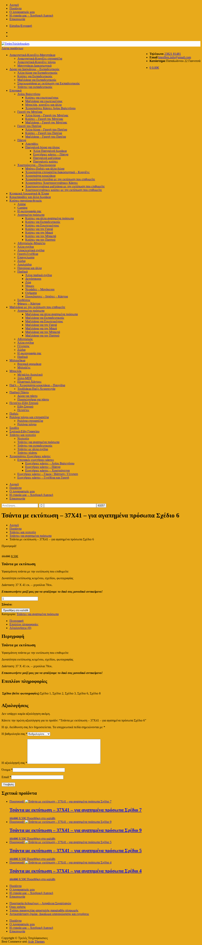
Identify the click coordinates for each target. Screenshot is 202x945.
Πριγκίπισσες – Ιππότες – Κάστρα (46, 296)
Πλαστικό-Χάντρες (29, 381)
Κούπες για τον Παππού (40, 239)
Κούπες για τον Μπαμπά (40, 236)
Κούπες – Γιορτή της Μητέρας (44, 119)
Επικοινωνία (17, 19)
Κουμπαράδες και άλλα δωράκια (30, 197)
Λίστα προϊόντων (12, 48)
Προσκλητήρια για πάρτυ (33, 399)
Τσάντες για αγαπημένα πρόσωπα (38, 442)
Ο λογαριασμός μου (22, 12)
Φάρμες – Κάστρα (28, 303)
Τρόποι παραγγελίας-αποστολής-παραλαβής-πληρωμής (43, 910)
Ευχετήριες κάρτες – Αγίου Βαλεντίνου (49, 463)
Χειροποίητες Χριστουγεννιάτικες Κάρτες (51, 182)
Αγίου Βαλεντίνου (28, 94)
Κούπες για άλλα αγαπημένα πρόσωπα (49, 218)
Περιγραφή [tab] (16, 620)
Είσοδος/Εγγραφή (20, 25)
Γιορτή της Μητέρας (29, 111)
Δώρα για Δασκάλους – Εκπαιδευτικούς (34, 69)
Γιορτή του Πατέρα (29, 126)
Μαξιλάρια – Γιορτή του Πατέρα (45, 136)
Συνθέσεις (23, 300)
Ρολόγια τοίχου (26, 424)
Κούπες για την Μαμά (39, 232)
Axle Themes (36, 941)
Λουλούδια (24, 264)
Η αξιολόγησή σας (14, 762)
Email (6, 777)
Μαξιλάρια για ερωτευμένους (43, 101)
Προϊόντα (15, 8)
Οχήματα (31, 293)
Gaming (22, 207)
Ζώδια (21, 261)
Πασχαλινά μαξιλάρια (47, 158)
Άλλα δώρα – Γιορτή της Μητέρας (46, 115)
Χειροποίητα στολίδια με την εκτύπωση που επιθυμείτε (60, 179)
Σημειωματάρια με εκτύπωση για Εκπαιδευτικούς (48, 83)
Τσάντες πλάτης (27, 452)
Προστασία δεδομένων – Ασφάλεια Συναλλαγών (40, 903)
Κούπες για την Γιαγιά (39, 229)
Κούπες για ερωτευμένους (41, 97)
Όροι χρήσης (17, 907)
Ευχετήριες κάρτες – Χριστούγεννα (47, 470)
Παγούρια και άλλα (29, 268)
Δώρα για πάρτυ (27, 396)
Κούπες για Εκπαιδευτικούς (34, 76)
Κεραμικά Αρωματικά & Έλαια (29, 193)
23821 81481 (172, 53)
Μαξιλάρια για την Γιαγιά (41, 325)
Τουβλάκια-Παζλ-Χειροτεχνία (36, 388)
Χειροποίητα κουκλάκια (40, 175)
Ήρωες (29, 285)
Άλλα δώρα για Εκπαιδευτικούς (37, 72)
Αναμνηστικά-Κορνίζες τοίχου (36, 62)
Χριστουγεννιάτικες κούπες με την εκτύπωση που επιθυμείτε (63, 190)
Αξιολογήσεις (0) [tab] (20, 628)
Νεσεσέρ (23, 438)
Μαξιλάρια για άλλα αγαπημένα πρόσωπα (51, 314)
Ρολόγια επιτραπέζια (30, 420)
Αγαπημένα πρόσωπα (30, 214)
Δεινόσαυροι (33, 278)
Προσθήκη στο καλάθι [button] (41, 818)
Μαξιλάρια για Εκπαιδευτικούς (36, 79)
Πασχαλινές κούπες (45, 161)
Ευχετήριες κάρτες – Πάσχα (50, 154)
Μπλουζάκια (17, 360)
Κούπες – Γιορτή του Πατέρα (43, 133)
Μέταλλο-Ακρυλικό (30, 374)
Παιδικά (22, 271)
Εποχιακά (15, 90)
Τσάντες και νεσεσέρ (22, 435)
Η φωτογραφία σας (29, 353)
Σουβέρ (14, 427)
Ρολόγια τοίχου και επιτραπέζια (29, 417)
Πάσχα (21, 140)
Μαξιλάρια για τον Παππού (42, 335)
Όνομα (7, 769)
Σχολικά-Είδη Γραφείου (24, 431)
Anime (21, 204)
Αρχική (14, 5)
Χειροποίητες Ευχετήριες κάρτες (29, 456)
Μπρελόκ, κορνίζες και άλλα (43, 104)
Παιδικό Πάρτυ (19, 392)
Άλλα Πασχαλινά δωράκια (50, 151)
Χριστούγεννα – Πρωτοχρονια (36, 165)
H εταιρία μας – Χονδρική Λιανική (31, 15)
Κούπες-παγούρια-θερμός (25, 200)
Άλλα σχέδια (25, 246)
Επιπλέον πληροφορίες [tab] (23, 624)
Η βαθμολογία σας (14, 733)
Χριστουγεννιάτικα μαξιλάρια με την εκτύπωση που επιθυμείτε (65, 186)
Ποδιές (13, 413)
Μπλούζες (23, 367)
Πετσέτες (23, 410)
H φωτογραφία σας (29, 211)
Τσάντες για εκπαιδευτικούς (34, 87)
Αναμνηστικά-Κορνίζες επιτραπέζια (39, 58)
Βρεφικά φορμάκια (29, 364)
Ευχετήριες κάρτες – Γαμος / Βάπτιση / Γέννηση (47, 474)
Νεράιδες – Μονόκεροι (39, 289)
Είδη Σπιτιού (25, 406)
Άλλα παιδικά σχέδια (38, 275)
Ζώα (28, 282)
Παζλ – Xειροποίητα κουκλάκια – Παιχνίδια (37, 385)
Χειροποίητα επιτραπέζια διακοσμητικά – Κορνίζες (57, 172)
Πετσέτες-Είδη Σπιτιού (23, 403)
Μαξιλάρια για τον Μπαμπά (42, 332)
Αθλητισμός (25, 339)
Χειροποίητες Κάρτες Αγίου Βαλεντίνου (50, 108)
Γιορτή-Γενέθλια (27, 253)
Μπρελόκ (15, 371)
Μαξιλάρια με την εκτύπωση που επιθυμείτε (37, 307)
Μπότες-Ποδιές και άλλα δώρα (44, 168)
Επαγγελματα (25, 257)
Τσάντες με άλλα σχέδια (32, 449)
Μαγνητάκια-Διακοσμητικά (34, 65)
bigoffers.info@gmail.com (174, 57)
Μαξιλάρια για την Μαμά (41, 328)
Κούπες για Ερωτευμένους (42, 225)
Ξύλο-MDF (24, 378)
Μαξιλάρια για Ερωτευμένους (44, 321)
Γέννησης (23, 346)
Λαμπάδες (31, 143)
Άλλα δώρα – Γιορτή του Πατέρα (46, 129)
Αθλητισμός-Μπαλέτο (31, 243)
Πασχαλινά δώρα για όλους (42, 147)
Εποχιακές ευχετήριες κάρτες (35, 459)
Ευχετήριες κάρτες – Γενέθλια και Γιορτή (43, 477)
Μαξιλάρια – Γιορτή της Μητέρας (46, 122)
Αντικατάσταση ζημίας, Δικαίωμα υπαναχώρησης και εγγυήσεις (49, 914)
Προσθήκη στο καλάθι (15, 610)
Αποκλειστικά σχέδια (30, 250)
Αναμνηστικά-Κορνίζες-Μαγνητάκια (32, 55)
